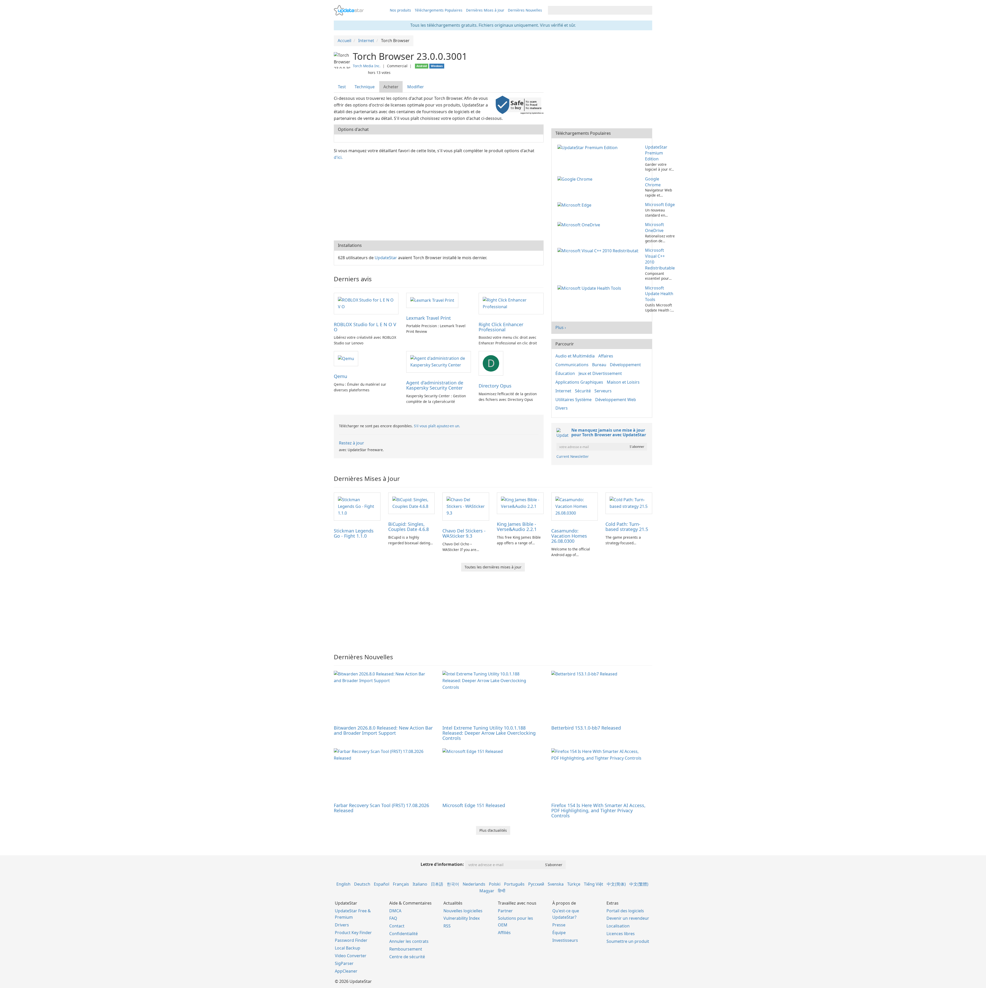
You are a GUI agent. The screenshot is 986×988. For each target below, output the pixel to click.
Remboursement (405, 949)
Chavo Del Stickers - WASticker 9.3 (464, 533)
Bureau (599, 364)
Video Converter (350, 955)
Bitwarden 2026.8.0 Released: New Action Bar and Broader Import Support (383, 730)
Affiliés (504, 932)
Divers (561, 408)
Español (381, 884)
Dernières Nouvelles (525, 10)
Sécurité (583, 391)
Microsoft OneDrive (654, 227)
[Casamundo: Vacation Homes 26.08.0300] (574, 506)
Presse (558, 925)
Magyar (486, 891)
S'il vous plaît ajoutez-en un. (437, 425)
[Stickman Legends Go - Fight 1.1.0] (357, 506)
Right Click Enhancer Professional (501, 327)
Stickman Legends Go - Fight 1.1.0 (354, 533)
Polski (494, 884)
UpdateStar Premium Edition (656, 153)
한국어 (453, 884)
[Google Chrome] (575, 179)
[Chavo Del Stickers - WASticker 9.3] (466, 506)
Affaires (605, 356)
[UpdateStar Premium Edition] (588, 147)
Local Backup (347, 948)
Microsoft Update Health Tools (659, 294)
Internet (563, 391)
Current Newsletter (572, 456)
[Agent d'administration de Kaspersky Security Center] (438, 361)
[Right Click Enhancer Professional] (511, 303)
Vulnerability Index (461, 918)
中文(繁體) (638, 884)
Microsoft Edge (660, 204)
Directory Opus (495, 386)
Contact (396, 926)
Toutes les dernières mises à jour (493, 567)
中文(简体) (616, 884)
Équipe (559, 932)
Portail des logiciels (625, 911)
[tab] (342, 87)
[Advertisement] (439, 199)
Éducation (565, 373)
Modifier (415, 87)
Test (342, 87)
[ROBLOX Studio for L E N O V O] (366, 303)
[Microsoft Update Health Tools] (590, 288)
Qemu (340, 376)
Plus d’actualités (493, 830)
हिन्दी (501, 891)
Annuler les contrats (409, 941)
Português (514, 884)
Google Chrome (653, 182)
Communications (572, 364)
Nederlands (474, 884)
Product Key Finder (353, 932)
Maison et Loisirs (623, 382)
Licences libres (620, 933)
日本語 (437, 884)
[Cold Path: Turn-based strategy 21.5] (629, 503)
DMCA (395, 911)
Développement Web (615, 399)
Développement (625, 364)
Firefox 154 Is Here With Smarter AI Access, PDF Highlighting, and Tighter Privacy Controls (598, 810)
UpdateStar (386, 257)
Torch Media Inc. (367, 65)
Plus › (560, 327)
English (343, 884)
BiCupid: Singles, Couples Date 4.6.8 (408, 526)
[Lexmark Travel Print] (432, 300)
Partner (505, 911)
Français (401, 884)
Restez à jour (351, 443)
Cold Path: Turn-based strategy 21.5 (626, 526)
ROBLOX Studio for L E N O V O (365, 327)
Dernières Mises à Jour (485, 10)
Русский (536, 884)
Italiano (420, 884)
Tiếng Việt (593, 884)
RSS (447, 926)
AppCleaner (346, 971)
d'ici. (338, 157)
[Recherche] (647, 10)
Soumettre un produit (627, 941)
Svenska (556, 884)
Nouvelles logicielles (462, 911)
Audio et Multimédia (575, 356)
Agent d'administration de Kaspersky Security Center (434, 385)
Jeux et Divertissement (600, 373)
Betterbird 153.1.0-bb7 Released (586, 728)
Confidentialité (403, 933)
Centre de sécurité (407, 957)
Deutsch (362, 884)
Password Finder (351, 940)
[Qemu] (346, 358)
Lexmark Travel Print (428, 318)
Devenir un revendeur (627, 918)
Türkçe (573, 884)
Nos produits (400, 10)
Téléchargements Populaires (438, 10)
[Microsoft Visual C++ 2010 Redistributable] (598, 250)
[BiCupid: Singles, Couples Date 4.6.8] (411, 503)
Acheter (391, 87)
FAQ (393, 918)
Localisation (618, 926)
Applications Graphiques (579, 382)
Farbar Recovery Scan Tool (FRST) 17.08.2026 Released (381, 807)
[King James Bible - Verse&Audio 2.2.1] (520, 503)
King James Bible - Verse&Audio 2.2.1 (517, 526)
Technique (365, 87)
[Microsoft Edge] (575, 204)
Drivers (342, 925)
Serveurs (603, 391)
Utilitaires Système (573, 399)
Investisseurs (565, 940)
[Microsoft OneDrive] (579, 224)
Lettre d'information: (442, 864)
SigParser (344, 963)
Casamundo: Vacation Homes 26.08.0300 (569, 536)
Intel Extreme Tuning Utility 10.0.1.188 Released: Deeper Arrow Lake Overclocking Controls (489, 733)
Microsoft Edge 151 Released (473, 805)
